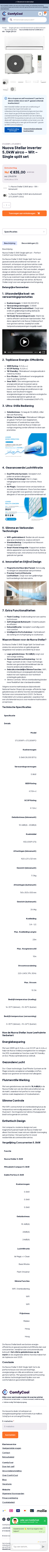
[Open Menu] (3, 20)
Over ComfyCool (10, 1475)
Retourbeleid (8, 1457)
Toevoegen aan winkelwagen (22, 213)
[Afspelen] (5, 352)
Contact (6, 1452)
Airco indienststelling (12, 1471)
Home (4, 28)
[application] (24, 342)
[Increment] (9, 205)
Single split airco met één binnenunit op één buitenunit (27, 28)
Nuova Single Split (11, 30)
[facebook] (3, 1519)
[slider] (23, 352)
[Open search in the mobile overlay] (27, 19)
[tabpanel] (24, 814)
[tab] (9, 243)
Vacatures (7, 1484)
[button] (24, 342)
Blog (4, 1479)
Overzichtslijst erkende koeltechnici (32, 130)
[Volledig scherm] (44, 352)
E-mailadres (8, 1421)
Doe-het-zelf (8, 1466)
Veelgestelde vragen (11, 1448)
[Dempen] (40, 352)
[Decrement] (4, 205)
